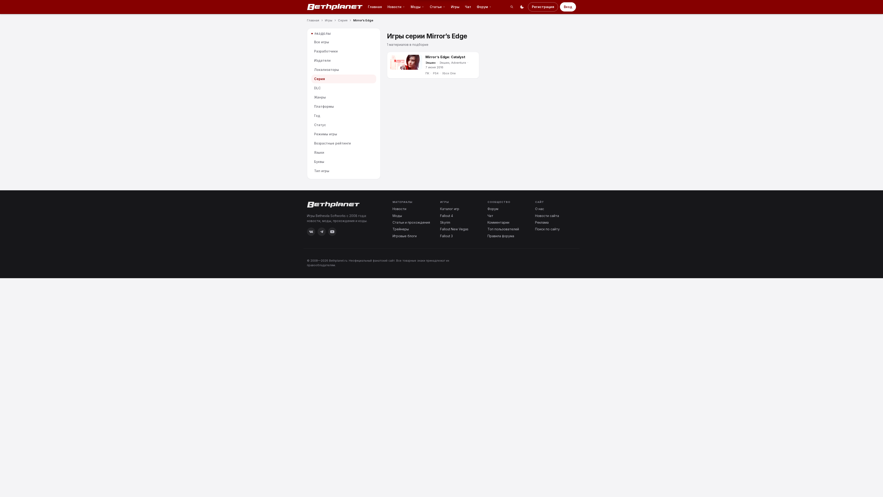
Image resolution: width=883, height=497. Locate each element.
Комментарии (498, 222)
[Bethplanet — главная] (335, 7)
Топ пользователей (503, 229)
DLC (317, 88)
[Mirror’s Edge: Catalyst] (406, 62)
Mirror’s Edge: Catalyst (445, 57)
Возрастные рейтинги (332, 143)
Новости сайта (547, 216)
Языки (319, 152)
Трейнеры (401, 229)
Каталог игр (449, 209)
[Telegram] (322, 232)
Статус (320, 125)
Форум (482, 7)
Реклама (542, 222)
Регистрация (543, 7)
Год (317, 116)
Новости (394, 7)
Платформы (324, 106)
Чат (468, 7)
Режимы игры (325, 134)
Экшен (430, 62)
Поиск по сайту (547, 229)
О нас (539, 209)
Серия (319, 79)
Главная (375, 7)
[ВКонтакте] (311, 232)
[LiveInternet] (566, 263)
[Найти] (512, 7)
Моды (416, 7)
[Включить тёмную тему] (522, 7)
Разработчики (326, 51)
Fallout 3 (446, 236)
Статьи (436, 7)
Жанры (320, 97)
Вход (568, 7)
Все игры (321, 42)
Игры (455, 7)
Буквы (319, 162)
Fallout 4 (446, 216)
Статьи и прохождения (411, 222)
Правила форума (500, 236)
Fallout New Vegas (454, 229)
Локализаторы (326, 70)
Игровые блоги (405, 236)
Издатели (322, 60)
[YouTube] (332, 232)
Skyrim (445, 222)
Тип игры (321, 171)
